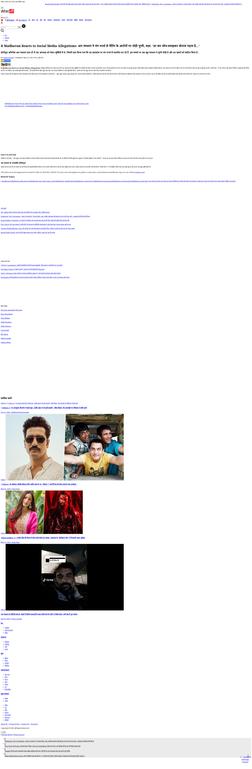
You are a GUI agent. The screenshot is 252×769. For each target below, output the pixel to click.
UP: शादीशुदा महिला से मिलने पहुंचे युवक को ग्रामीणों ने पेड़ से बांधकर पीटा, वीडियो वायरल (93, 4)
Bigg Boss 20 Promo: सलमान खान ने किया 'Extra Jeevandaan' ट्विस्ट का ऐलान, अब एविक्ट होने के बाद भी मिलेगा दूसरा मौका (42, 746)
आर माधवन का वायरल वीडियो (169, 181)
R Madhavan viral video (140, 181)
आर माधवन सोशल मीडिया (222, 181)
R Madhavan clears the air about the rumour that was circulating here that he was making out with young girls (47, 104)
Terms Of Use (14, 724)
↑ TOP (3, 733)
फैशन (6, 680)
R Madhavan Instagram (102, 181)
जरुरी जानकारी (9, 630)
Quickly (10, 20)
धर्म (5, 687)
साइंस (6, 701)
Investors (34, 724)
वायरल (63, 20)
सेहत (6, 682)
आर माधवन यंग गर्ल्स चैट (208, 181)
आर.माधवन (232, 181)
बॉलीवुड (7, 642)
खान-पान (7, 675)
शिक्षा (6, 633)
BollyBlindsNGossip (35, 106)
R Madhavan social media (121, 181)
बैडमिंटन (7, 666)
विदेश (33, 20)
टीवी (6, 647)
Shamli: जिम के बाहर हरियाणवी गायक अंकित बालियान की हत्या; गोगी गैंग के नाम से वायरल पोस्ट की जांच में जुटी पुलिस (37, 751)
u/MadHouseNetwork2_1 (16, 106)
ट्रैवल (6, 677)
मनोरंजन (49, 20)
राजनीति (7, 628)
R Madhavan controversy (83, 181)
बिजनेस (81, 20)
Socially (23, 20)
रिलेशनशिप (8, 690)
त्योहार (6, 685)
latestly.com (139, 172)
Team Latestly (8, 58)
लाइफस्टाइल (56, 20)
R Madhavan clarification (64, 181)
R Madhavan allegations (19, 181)
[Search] (1, 15)
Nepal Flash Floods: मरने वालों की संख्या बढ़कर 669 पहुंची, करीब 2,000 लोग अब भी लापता (40, 4)
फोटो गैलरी (70, 20)
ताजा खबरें (3, 208)
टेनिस (6, 661)
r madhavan (5, 181)
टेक (37, 20)
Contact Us (25, 724)
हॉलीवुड (7, 644)
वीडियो (76, 20)
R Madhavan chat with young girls (42, 181)
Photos (7, 718)
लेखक (6, 699)
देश (29, 20)
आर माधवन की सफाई (183, 181)
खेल (45, 20)
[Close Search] (23, 26)
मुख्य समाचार (88, 20)
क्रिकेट (6, 658)
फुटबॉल (7, 663)
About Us (4, 724)
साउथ (6, 649)
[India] (2, 23)
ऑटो (41, 20)
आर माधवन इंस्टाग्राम (155, 181)
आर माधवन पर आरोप (195, 181)
